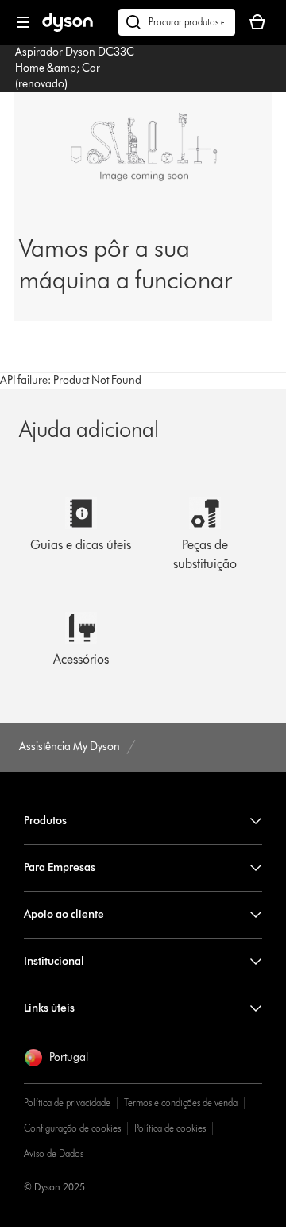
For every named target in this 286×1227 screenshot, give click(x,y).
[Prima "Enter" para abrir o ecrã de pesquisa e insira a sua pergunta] (176, 22)
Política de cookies (170, 1128)
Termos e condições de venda (181, 1103)
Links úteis (49, 1008)
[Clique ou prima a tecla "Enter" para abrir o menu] (23, 22)
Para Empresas (59, 867)
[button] (56, 1057)
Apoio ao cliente (64, 914)
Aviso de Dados (53, 1153)
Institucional (54, 961)
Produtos (45, 820)
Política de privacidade (67, 1103)
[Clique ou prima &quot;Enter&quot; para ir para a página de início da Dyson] (67, 28)
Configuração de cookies (72, 1128)
